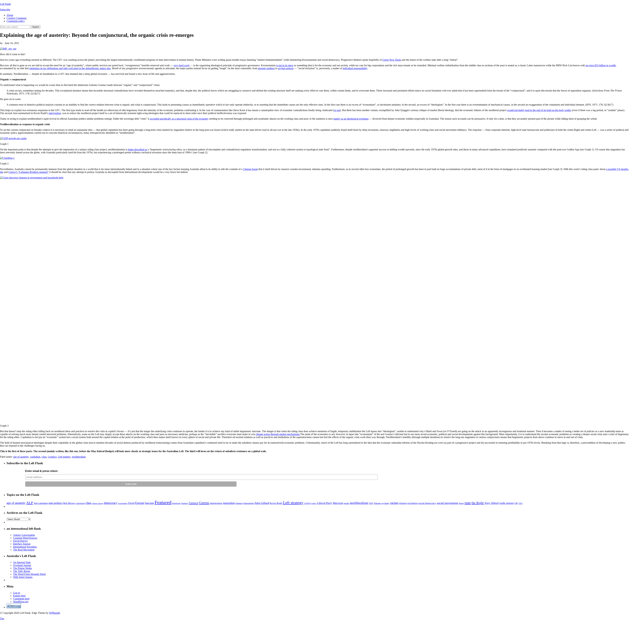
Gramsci (52, 456)
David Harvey (20, 540)
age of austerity (21, 456)
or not (337, 110)
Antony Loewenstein (24, 535)
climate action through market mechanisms (278, 434)
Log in (16, 592)
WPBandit (54, 612)
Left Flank (5, 4)
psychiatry (385, 503)
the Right (477, 503)
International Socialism (25, 546)
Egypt (131, 503)
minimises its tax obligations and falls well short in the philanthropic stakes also (70, 68)
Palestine (377, 503)
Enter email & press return (41, 471)
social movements (447, 503)
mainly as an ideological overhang (351, 118)
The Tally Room (21, 571)
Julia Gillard (261, 503)
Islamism (239, 503)
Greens (204, 503)
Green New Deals (391, 59)
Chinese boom (250, 169)
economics (123, 503)
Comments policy (16, 21)
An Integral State (22, 562)
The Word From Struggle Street (29, 574)
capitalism (35, 456)
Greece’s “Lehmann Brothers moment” (28, 172)
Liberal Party (324, 503)
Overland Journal (22, 565)
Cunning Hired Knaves (25, 538)
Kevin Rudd (276, 503)
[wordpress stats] (14, 607)
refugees (403, 503)
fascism (149, 503)
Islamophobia (248, 503)
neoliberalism (79, 456)
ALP (29, 503)
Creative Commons (17, 18)
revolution (412, 503)
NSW (371, 503)
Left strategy (64, 456)
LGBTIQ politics (310, 503)
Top (2, 618)
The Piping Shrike (22, 568)
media (346, 503)
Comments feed (21, 598)
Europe (139, 503)
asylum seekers (286, 68)
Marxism (338, 503)
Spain (461, 503)
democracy (110, 503)
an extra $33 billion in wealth (601, 65)
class (44, 456)
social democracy (427, 503)
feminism (176, 503)
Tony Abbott (491, 503)
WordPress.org (20, 601)
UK (516, 503)
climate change (97, 503)
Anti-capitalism (41, 503)
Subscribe (5, 9)
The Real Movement (23, 549)
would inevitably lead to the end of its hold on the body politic (539, 110)
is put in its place (284, 65)
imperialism (229, 503)
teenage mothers (266, 68)
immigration (216, 503)
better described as (137, 149)
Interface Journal (21, 543)
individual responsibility (355, 68)
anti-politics (55, 503)
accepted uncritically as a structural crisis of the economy (179, 118)
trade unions (506, 503)
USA (520, 503)
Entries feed (19, 595)
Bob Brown (69, 503)
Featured (163, 502)
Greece (193, 503)
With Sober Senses (22, 577)
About (10, 15)
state (468, 503)
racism (394, 503)
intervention (55, 113)
